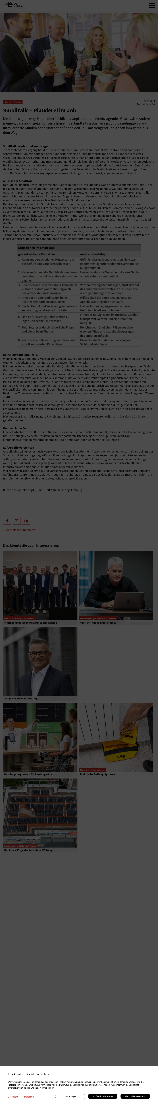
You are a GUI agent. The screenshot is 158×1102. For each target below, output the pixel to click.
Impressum (29, 1096)
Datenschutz (14, 1096)
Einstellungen (70, 1096)
